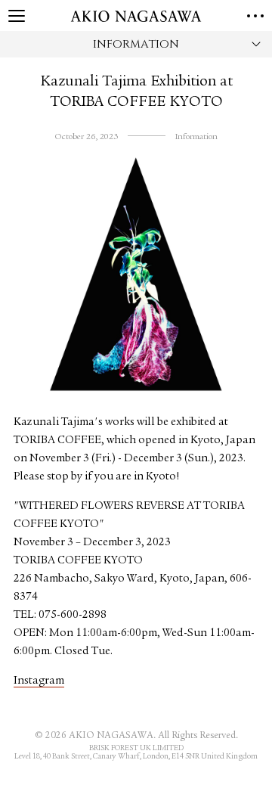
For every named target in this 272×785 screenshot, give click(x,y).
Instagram (39, 681)
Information (196, 136)
